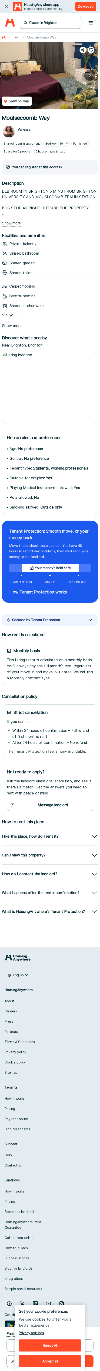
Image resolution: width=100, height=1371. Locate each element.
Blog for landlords (18, 1268)
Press (9, 1021)
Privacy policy (15, 1052)
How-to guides (16, 1248)
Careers (11, 1011)
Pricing (10, 1109)
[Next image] (89, 75)
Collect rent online (19, 1238)
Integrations (14, 1278)
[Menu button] (90, 22)
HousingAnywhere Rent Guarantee (23, 1224)
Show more (11, 223)
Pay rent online (16, 1119)
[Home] (10, 23)
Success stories (17, 1258)
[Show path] (16, 37)
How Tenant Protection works (38, 592)
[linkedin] (35, 1303)
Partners (11, 1032)
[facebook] (9, 1303)
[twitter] (22, 1303)
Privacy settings (31, 1333)
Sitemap (11, 1072)
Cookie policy (15, 1062)
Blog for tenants (17, 1129)
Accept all (50, 1361)
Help (8, 1155)
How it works (15, 1098)
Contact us (13, 1165)
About (9, 1001)
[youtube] (48, 1303)
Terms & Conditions (20, 1042)
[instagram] (61, 1303)
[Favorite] (91, 50)
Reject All (50, 1345)
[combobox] (18, 975)
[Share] (83, 50)
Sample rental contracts (23, 1289)
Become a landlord (19, 1212)
